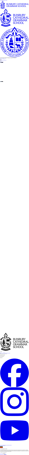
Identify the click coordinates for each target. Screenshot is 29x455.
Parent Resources (1, 445)
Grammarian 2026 (1, 306)
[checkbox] (0, 140)
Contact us (4, 445)
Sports (1, 141)
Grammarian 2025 (1, 307)
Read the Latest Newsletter (2, 111)
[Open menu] (0, 59)
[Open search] (0, 60)
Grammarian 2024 (1, 308)
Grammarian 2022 (1, 310)
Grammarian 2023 (1, 309)
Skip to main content (2, 0)
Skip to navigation (5, 0)
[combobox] (2, 135)
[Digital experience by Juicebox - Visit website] (3, 454)
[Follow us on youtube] (14, 444)
